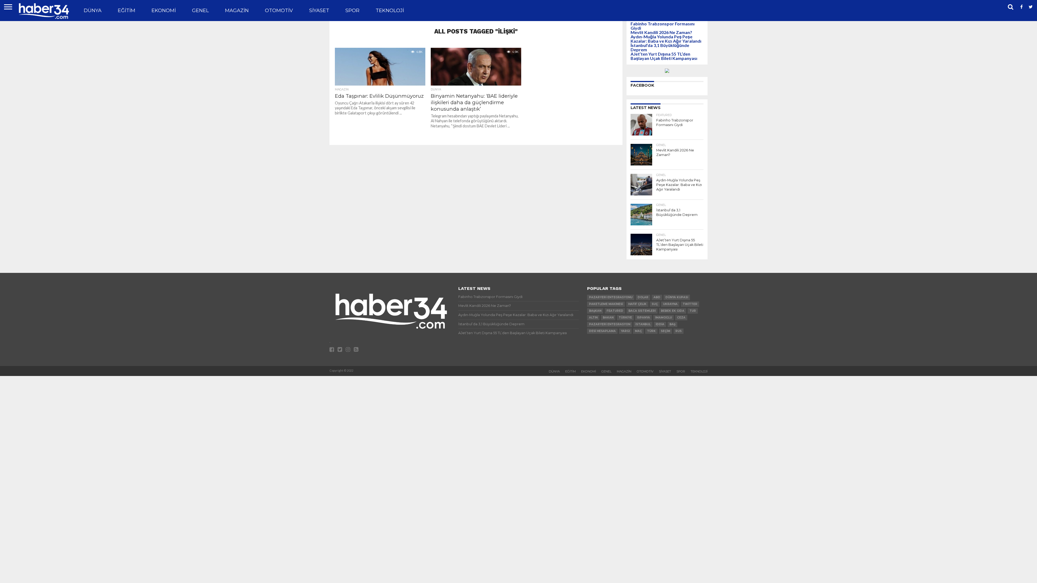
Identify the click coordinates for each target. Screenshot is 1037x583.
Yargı (625, 331)
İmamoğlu (663, 317)
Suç (655, 304)
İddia (660, 324)
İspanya (643, 317)
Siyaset (319, 10)
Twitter (690, 304)
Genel (200, 10)
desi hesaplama (602, 331)
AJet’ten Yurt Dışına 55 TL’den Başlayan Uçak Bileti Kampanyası (664, 56)
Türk (651, 331)
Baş (672, 324)
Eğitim (126, 10)
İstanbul (643, 324)
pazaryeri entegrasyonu (610, 297)
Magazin (237, 10)
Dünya (93, 10)
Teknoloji (390, 10)
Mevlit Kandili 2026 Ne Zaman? (661, 32)
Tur (692, 311)
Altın (593, 317)
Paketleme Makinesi (606, 304)
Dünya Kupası (676, 297)
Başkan (595, 311)
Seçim (665, 331)
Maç (638, 331)
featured (615, 311)
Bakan (608, 317)
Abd (657, 297)
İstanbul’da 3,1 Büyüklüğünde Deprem (660, 47)
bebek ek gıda (672, 311)
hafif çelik (637, 304)
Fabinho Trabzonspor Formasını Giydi (663, 25)
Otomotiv (279, 10)
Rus (678, 331)
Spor (352, 10)
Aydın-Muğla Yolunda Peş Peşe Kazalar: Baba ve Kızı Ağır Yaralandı (666, 38)
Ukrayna (670, 304)
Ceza (681, 317)
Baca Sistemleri (642, 311)
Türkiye (625, 317)
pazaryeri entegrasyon (609, 324)
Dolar (643, 297)
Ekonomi (163, 10)
